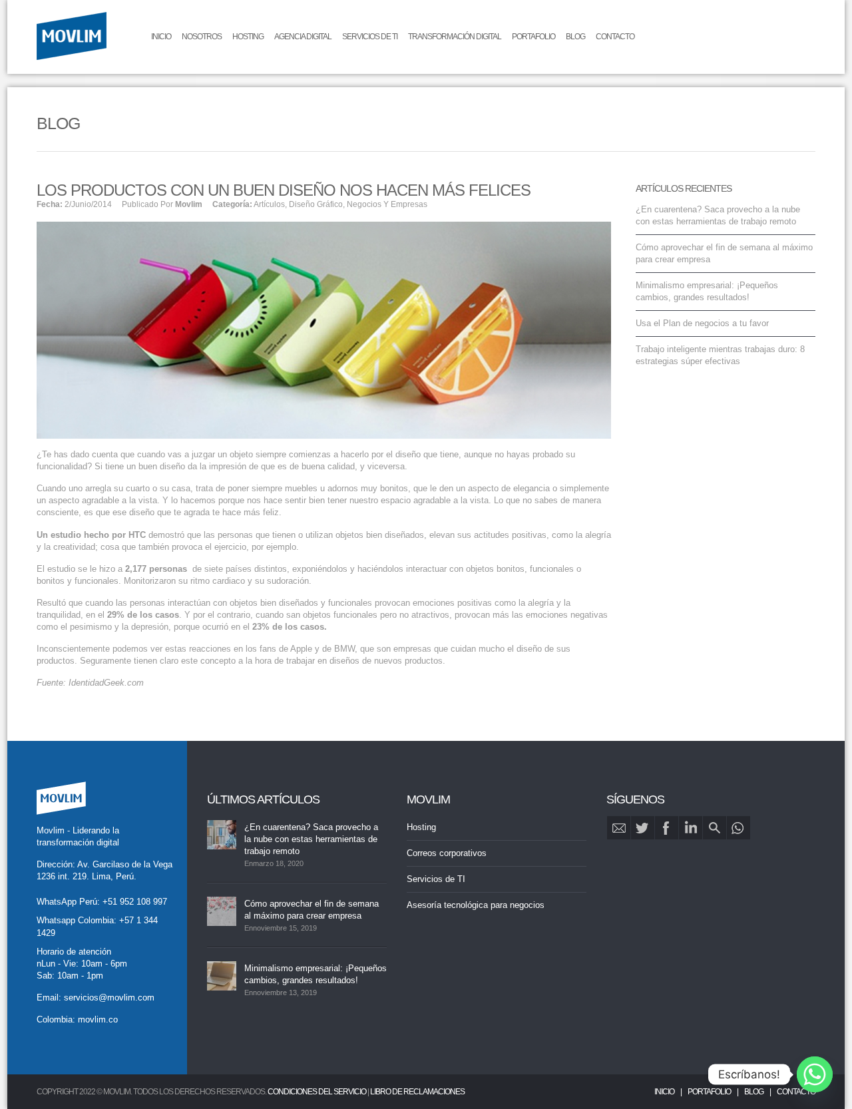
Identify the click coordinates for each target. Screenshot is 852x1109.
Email (618, 827)
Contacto (615, 36)
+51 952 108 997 (135, 902)
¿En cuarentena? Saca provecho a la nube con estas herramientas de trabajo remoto (311, 839)
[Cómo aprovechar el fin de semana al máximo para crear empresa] (221, 911)
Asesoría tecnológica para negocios (475, 905)
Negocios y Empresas (387, 204)
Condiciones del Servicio (317, 1091)
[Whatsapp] (815, 1074)
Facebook (666, 827)
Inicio (161, 36)
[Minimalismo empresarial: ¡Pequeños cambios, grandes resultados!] (221, 976)
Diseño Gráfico (316, 204)
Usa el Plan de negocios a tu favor (702, 323)
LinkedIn (690, 827)
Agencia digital (302, 36)
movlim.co (98, 1019)
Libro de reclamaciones (417, 1091)
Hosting (248, 36)
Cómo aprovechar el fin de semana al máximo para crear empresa (311, 910)
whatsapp (738, 827)
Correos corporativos (447, 853)
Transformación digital (454, 36)
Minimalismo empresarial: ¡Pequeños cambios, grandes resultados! (315, 974)
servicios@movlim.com (109, 997)
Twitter (642, 827)
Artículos (269, 204)
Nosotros (202, 36)
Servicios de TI (369, 36)
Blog (575, 36)
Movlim (188, 204)
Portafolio (533, 36)
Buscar (714, 827)
